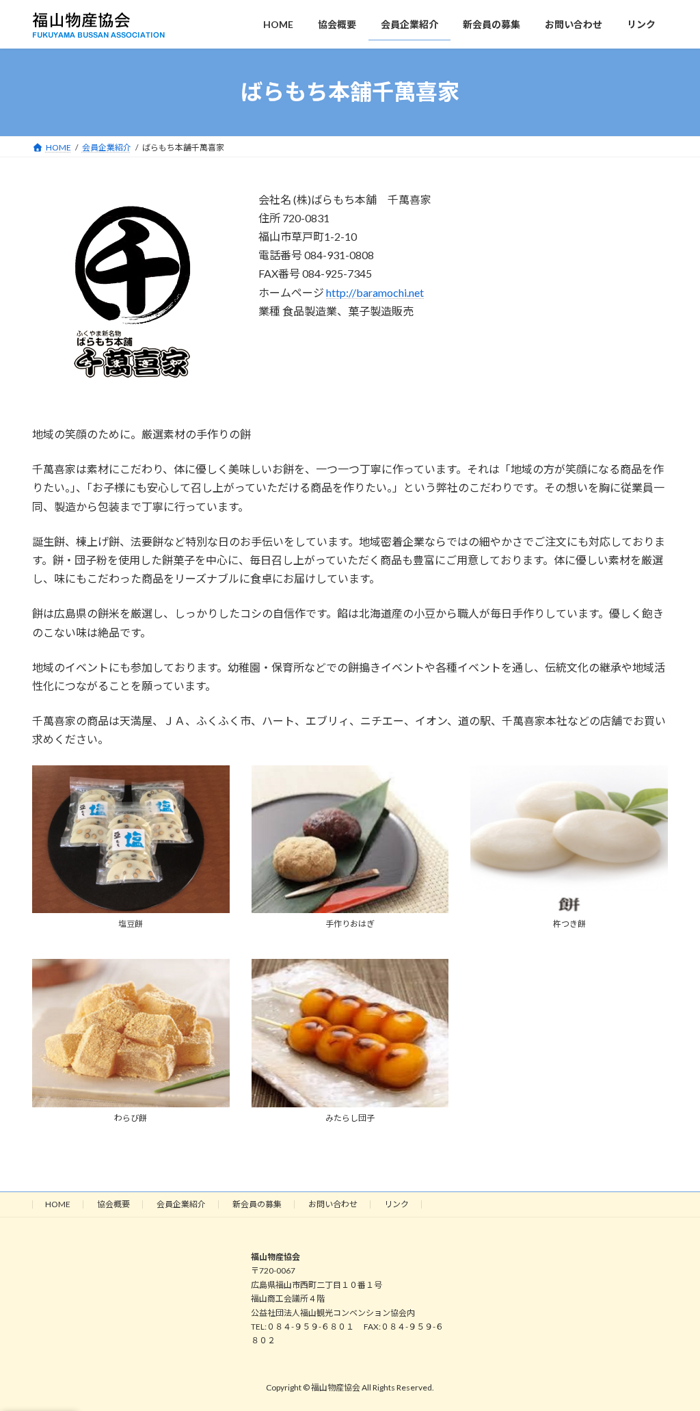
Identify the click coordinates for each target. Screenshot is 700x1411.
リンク (396, 1204)
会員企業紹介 (181, 1204)
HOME (57, 1204)
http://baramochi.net (375, 292)
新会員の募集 (257, 1204)
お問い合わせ (333, 1204)
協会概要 (113, 1204)
